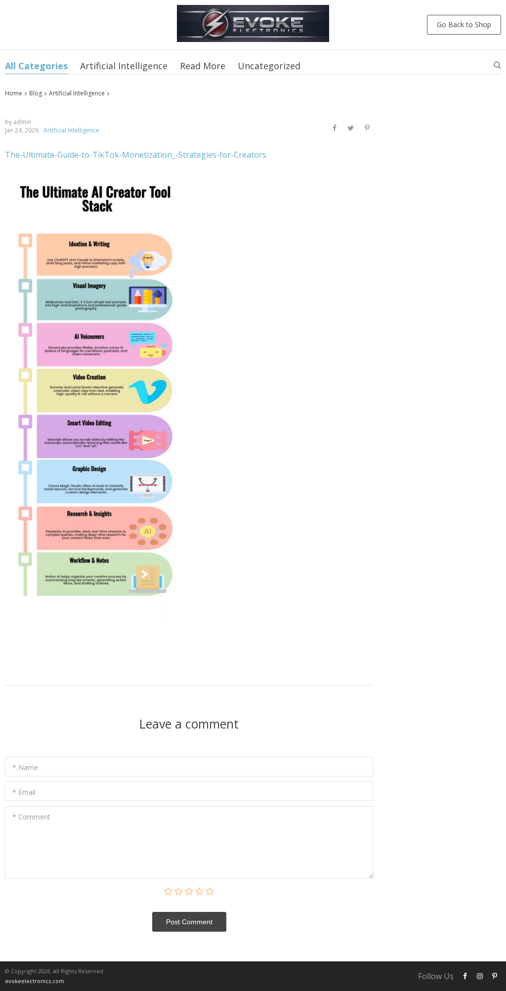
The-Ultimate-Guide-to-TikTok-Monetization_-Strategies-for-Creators (135, 154)
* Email (24, 792)
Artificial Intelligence (124, 66)
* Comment (31, 816)
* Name (25, 767)
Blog (35, 93)
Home (13, 93)
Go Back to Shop (464, 24)
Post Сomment (189, 922)
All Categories (36, 66)
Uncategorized (269, 66)
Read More (202, 66)
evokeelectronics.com (34, 981)
